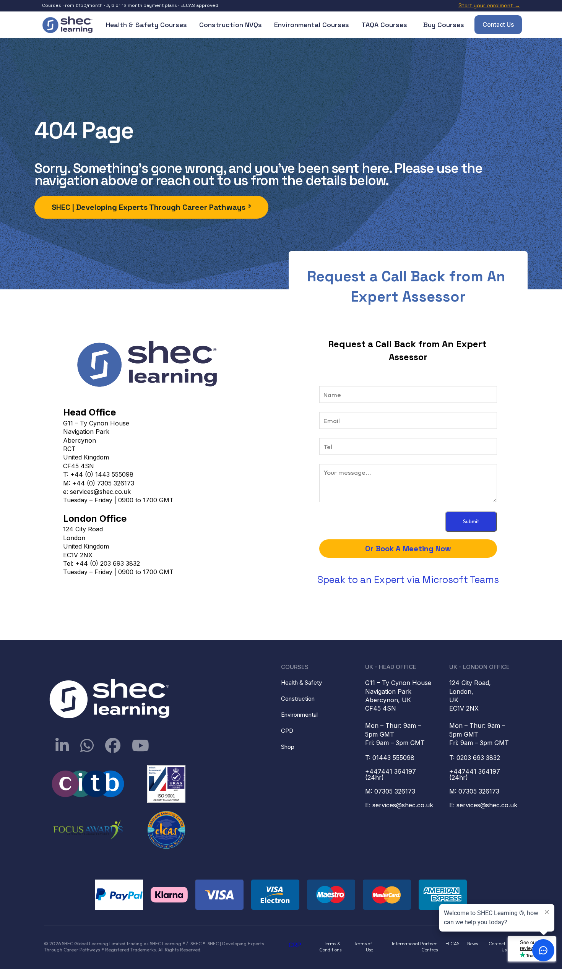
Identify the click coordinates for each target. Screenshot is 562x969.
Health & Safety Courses (146, 24)
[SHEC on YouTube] (140, 745)
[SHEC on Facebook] (112, 745)
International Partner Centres (415, 947)
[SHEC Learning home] (68, 24)
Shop (287, 746)
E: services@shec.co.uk (399, 805)
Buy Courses (443, 24)
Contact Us (498, 24)
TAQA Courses (384, 24)
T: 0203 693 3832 (474, 758)
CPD (287, 730)
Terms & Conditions (330, 947)
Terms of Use (363, 947)
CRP (295, 945)
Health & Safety (301, 682)
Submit (471, 521)
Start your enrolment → (489, 5)
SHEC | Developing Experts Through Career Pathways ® (151, 207)
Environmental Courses (311, 24)
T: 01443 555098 (389, 758)
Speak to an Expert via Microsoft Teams (408, 579)
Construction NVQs (230, 24)
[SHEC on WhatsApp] (87, 745)
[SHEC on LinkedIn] (62, 745)
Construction (298, 698)
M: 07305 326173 (390, 791)
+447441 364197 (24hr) (391, 774)
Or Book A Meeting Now (408, 548)
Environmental (299, 714)
